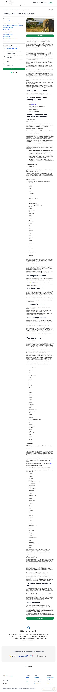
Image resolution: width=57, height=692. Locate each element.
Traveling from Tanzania (8, 27)
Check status (36, 2)
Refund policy (49, 682)
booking (31, 282)
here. (51, 463)
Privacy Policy (49, 679)
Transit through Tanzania (8, 34)
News (27, 682)
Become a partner (38, 683)
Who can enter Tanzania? (8, 20)
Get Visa (6, 5)
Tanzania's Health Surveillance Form (10, 38)
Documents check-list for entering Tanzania (11, 23)
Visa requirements (6, 36)
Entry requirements (38, 679)
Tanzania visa (33, 104)
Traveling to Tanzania (7, 29)
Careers (27, 679)
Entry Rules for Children (7, 32)
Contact (27, 684)
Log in (50, 2)
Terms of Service (50, 677)
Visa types (36, 677)
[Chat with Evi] (54, 689)
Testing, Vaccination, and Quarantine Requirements (13, 25)
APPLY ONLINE (14, 69)
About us (27, 677)
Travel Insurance (14, 5)
